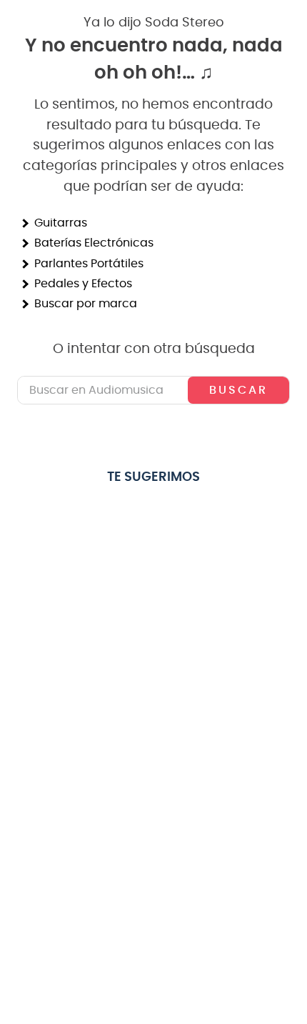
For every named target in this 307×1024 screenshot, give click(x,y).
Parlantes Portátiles (89, 263)
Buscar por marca (85, 303)
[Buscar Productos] (238, 390)
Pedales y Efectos (83, 283)
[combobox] (153, 390)
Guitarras (60, 223)
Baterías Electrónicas (94, 243)
